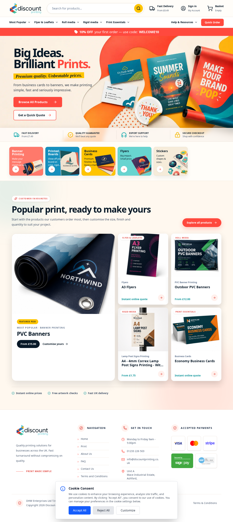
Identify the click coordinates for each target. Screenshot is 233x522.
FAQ (82, 461)
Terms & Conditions (205, 503)
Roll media (68, 22)
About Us (85, 454)
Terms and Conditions (93, 476)
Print (82, 446)
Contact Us (86, 469)
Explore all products (199, 222)
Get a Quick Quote (31, 115)
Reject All (103, 510)
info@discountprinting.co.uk (143, 461)
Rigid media (90, 22)
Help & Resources (182, 22)
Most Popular (17, 22)
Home (83, 439)
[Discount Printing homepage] (25, 8)
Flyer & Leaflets (44, 22)
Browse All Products (33, 102)
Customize (128, 510)
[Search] (138, 8)
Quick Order (212, 22)
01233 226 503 (135, 451)
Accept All (79, 510)
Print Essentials (115, 22)
